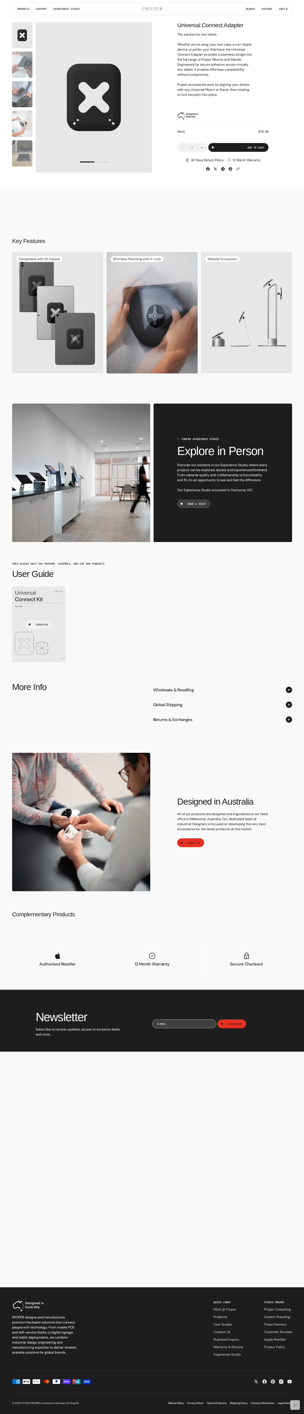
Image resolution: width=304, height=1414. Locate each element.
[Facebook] (208, 169)
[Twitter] (215, 169)
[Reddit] (230, 169)
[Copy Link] (238, 169)
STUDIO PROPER (30, 1403)
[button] (250, 8)
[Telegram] (223, 169)
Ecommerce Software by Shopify (60, 1403)
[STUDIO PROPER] (152, 8)
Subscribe (235, 1023)
